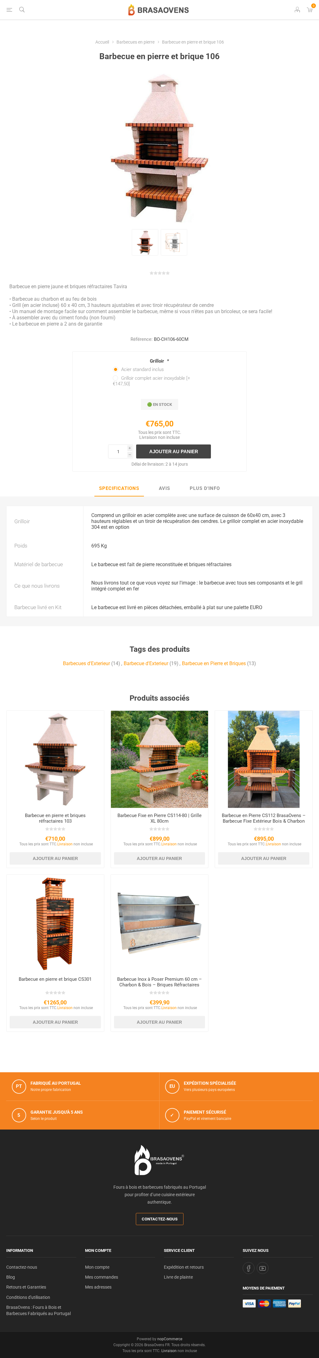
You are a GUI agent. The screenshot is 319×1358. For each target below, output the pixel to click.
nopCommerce (169, 1339)
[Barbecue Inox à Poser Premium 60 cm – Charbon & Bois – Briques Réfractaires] (159, 923)
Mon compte (97, 1267)
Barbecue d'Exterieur (146, 663)
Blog (10, 1277)
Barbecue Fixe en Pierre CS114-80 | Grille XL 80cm (159, 818)
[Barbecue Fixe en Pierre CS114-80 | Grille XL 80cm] (159, 759)
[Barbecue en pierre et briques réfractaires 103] (55, 759)
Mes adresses (98, 1287)
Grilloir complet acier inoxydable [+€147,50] (151, 381)
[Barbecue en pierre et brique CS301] (55, 923)
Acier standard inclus (142, 369)
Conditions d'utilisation (28, 1297)
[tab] (119, 488)
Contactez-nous (160, 1219)
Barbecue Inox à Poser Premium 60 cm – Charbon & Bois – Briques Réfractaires (159, 982)
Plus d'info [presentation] (205, 488)
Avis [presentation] (164, 488)
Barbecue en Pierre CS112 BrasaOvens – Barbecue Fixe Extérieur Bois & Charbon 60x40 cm (264, 821)
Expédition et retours (184, 1267)
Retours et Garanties (26, 1287)
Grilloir (157, 361)
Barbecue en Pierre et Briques (214, 663)
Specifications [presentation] (119, 488)
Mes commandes (101, 1277)
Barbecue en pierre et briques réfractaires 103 (55, 818)
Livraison (148, 437)
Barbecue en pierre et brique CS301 (55, 979)
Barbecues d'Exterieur (86, 663)
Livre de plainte (178, 1277)
